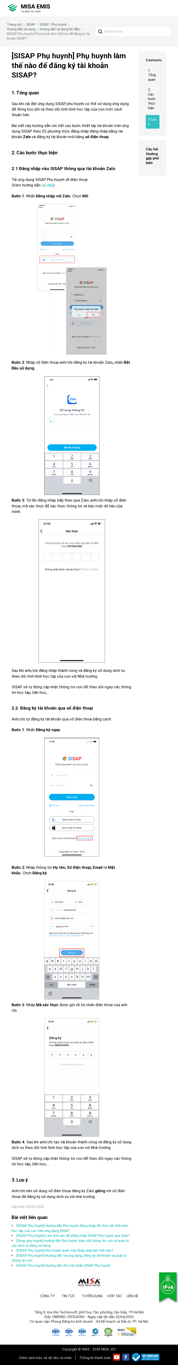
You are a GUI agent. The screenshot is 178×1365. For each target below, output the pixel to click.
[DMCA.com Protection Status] (108, 1335)
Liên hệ (132, 1296)
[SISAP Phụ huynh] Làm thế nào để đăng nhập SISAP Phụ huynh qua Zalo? (73, 1235)
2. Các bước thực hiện (152, 99)
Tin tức (68, 1296)
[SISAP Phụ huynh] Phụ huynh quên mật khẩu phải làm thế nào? (64, 1250)
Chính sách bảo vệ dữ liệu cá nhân (46, 1358)
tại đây (47, 185)
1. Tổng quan (152, 75)
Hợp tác (115, 1296)
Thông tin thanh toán (95, 1358)
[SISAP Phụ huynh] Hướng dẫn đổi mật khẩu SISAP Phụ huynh (63, 1265)
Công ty (47, 1296)
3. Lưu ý (152, 121)
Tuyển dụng (92, 1296)
